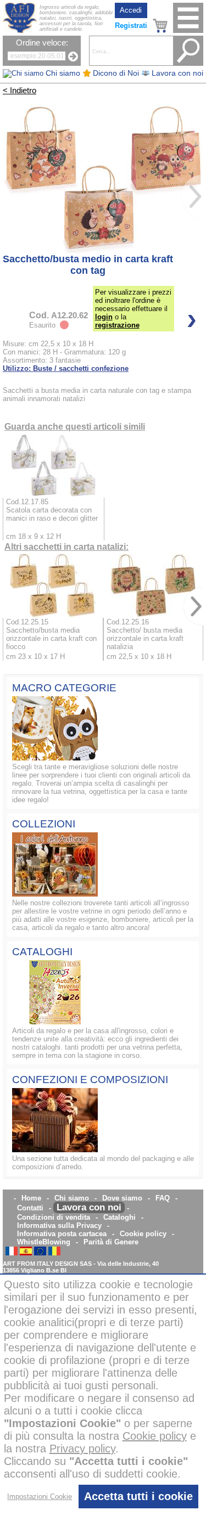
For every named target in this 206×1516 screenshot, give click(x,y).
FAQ (162, 1198)
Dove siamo (122, 1198)
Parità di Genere (110, 1242)
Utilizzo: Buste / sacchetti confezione (66, 368)
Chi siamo (71, 1198)
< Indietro (19, 90)
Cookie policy (143, 1234)
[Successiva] (192, 196)
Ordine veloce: (42, 42)
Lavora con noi (89, 1207)
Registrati (131, 25)
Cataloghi (119, 1217)
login (104, 317)
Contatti (30, 1208)
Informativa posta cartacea (62, 1234)
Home (31, 1198)
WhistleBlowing (43, 1242)
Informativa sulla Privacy (59, 1225)
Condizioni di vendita (53, 1217)
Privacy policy (82, 1448)
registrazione (117, 325)
